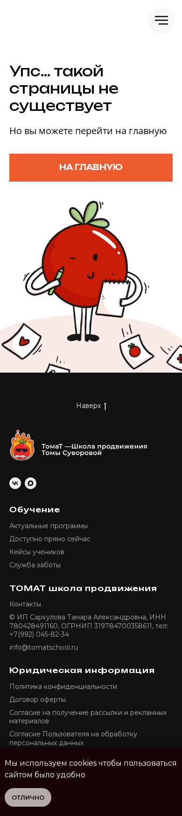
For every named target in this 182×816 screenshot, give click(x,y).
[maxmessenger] (30, 483)
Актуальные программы (48, 526)
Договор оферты (37, 699)
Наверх (88, 405)
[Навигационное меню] (161, 20)
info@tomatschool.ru (43, 647)
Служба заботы (35, 565)
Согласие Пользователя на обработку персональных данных (73, 738)
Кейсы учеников (36, 552)
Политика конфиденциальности (63, 686)
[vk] (15, 483)
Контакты (25, 604)
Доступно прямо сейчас (50, 539)
